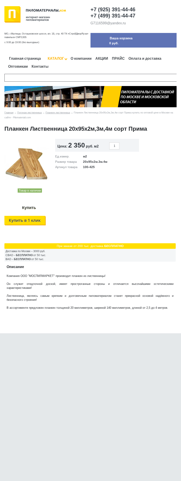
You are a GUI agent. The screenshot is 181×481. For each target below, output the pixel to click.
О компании (81, 58)
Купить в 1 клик (25, 220)
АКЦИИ (101, 58)
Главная (8, 112)
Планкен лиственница (57, 112)
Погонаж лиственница (29, 112)
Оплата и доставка (144, 58)
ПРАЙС (118, 58)
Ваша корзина (121, 38)
